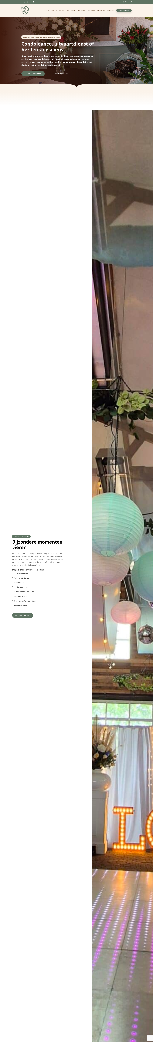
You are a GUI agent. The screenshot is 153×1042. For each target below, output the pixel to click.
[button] (33, 73)
